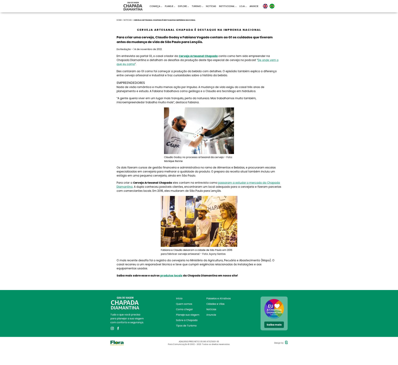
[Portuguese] (272, 6)
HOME (119, 20)
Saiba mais (274, 324)
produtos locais (171, 275)
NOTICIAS (128, 20)
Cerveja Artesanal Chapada (198, 56)
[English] (265, 6)
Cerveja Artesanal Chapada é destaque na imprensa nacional (164, 20)
